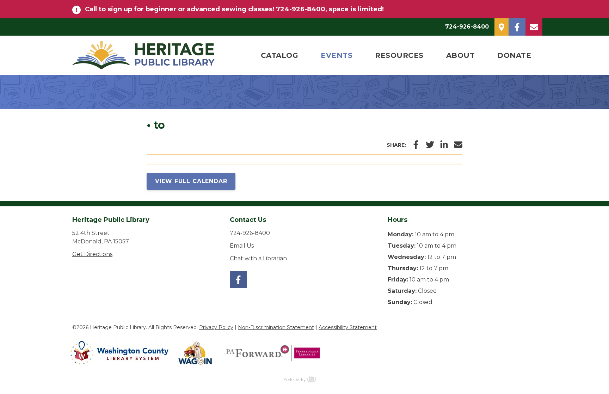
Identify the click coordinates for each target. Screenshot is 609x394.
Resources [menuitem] (399, 55)
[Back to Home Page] (158, 55)
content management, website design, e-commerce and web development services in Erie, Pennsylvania (304, 379)
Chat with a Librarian (258, 258)
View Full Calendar (191, 181)
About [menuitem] (460, 55)
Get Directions (92, 254)
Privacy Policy (216, 327)
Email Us (242, 245)
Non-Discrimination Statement (276, 327)
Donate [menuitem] (514, 55)
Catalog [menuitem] (280, 55)
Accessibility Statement (348, 327)
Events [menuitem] (336, 55)
